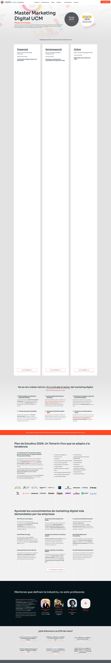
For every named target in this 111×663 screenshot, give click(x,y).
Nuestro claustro (27, 601)
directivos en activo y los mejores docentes (83, 416)
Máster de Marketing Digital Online (83, 52)
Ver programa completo (56, 569)
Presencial (22, 49)
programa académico (31, 460)
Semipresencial (53, 49)
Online (77, 49)
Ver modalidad (26, 370)
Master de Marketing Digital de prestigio (55, 390)
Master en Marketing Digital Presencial (24, 53)
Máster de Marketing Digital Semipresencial (53, 53)
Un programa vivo (49, 414)
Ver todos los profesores (85, 610)
